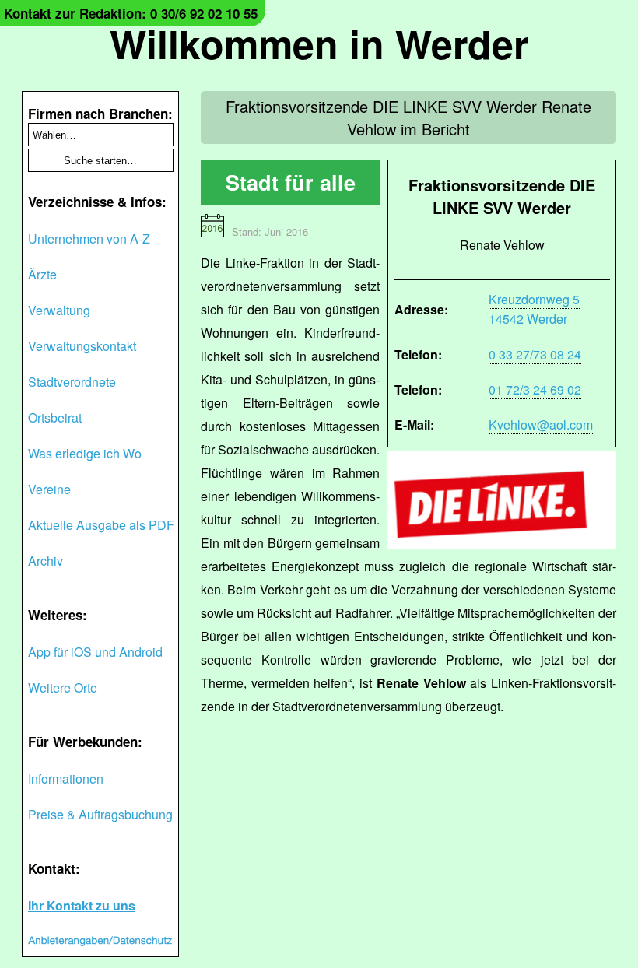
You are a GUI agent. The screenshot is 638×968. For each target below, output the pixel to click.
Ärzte (42, 274)
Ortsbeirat (55, 417)
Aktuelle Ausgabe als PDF (101, 525)
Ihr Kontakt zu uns (81, 905)
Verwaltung (59, 310)
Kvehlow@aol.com (541, 424)
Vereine (49, 489)
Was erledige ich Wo (85, 453)
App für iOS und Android (95, 652)
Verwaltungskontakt (82, 346)
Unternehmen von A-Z (89, 238)
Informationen (65, 778)
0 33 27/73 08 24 (535, 354)
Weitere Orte (62, 687)
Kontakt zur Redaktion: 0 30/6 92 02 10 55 (131, 13)
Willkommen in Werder (319, 43)
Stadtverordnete (72, 382)
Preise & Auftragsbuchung (100, 814)
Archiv (45, 561)
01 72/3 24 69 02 (535, 389)
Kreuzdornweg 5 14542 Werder (534, 309)
